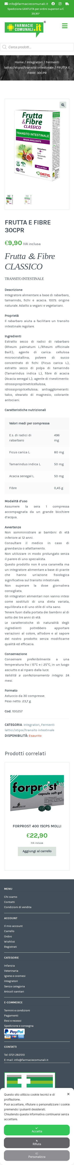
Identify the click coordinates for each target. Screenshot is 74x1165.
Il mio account (13, 926)
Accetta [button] (37, 1131)
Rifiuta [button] (37, 1144)
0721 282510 (17, 1055)
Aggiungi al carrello (37, 851)
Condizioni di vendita (17, 907)
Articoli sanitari (14, 991)
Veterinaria (11, 971)
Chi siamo (10, 897)
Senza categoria (14, 986)
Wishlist (9, 941)
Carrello (9, 931)
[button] (63, 105)
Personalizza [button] (36, 1156)
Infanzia (9, 965)
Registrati (10, 947)
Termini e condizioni (17, 1010)
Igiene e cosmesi (14, 976)
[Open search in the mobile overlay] (37, 47)
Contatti (9, 902)
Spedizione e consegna (19, 1026)
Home (19, 62)
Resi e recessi (12, 1020)
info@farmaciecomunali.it (31, 1060)
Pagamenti (11, 1015)
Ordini (8, 936)
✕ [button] (68, 1094)
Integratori (35, 62)
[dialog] (37, 1126)
